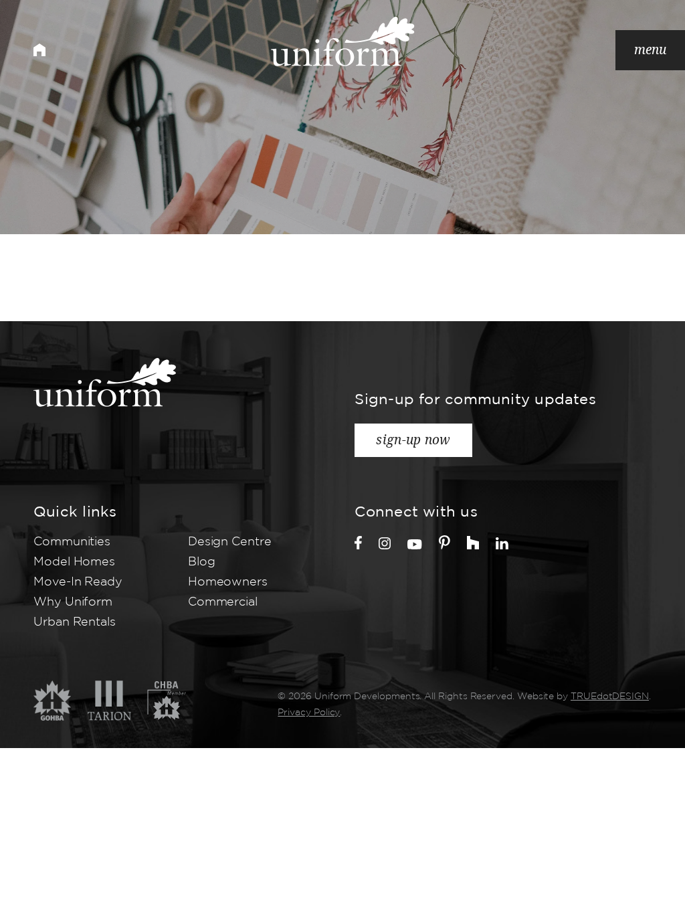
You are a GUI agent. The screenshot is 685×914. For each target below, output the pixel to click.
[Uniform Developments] (343, 41)
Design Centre (230, 542)
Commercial (223, 602)
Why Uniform (72, 602)
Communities (71, 542)
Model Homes (74, 562)
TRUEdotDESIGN (610, 697)
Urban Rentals (74, 622)
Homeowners (228, 582)
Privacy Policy (309, 713)
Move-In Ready (77, 582)
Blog (201, 562)
